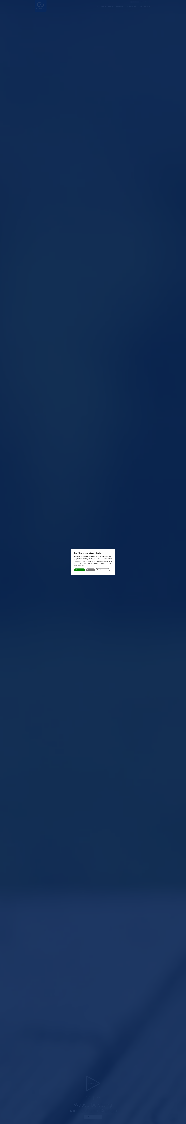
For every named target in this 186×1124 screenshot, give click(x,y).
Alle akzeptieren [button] (79, 569)
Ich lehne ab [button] (90, 569)
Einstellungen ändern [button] (102, 569)
